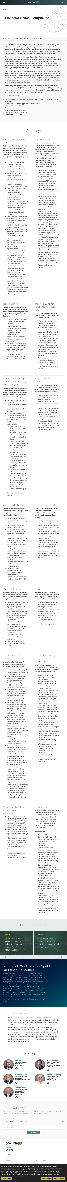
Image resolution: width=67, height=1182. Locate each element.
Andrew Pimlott (53, 1060)
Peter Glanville (21, 1075)
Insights (8, 1161)
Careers (38, 1158)
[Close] (64, 1167)
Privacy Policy (28, 1176)
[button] (4, 2)
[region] (33, 1173)
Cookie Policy (18, 1176)
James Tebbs (20, 1088)
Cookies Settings (6, 1178)
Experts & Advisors (12, 1158)
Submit (33, 1133)
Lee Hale (18, 1060)
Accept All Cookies (46, 1178)
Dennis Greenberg (54, 1075)
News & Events (41, 1161)
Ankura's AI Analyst (41, 143)
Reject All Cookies (59, 1178)
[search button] (62, 2)
